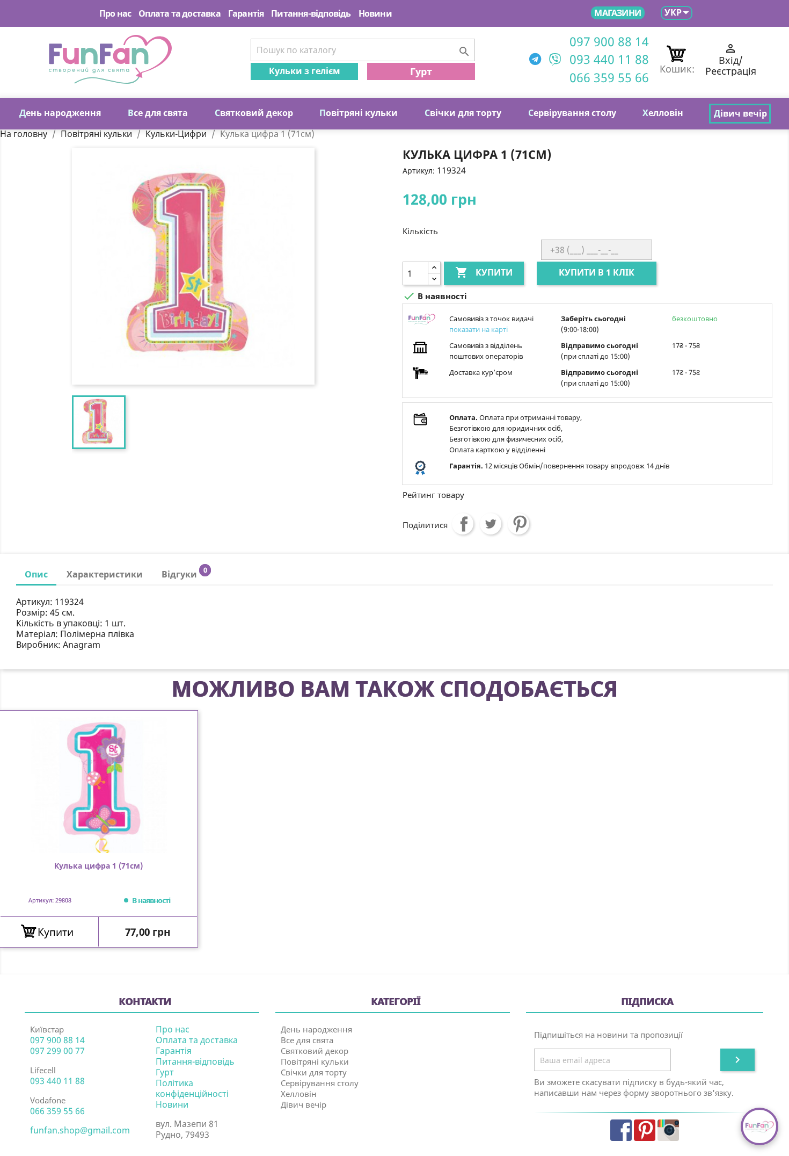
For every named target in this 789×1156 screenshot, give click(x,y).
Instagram (668, 1130)
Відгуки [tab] (184, 573)
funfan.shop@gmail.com (80, 1130)
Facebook (621, 1130)
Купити (484, 272)
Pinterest (518, 523)
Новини (375, 13)
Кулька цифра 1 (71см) (98, 866)
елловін (662, 113)
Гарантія (246, 13)
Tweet (490, 523)
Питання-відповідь (310, 13)
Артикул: (419, 170)
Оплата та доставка (179, 13)
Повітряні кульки (315, 1061)
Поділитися (462, 523)
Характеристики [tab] (105, 574)
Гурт (421, 71)
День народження (316, 1029)
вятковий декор (254, 113)
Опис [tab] (36, 574)
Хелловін (299, 1093)
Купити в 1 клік (596, 272)
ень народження (60, 113)
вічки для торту (463, 113)
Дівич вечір (303, 1104)
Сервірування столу (320, 1083)
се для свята (158, 113)
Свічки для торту (314, 1072)
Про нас (115, 13)
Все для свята (307, 1040)
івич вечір (740, 113)
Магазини (617, 13)
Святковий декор (314, 1050)
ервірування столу (572, 113)
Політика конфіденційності (192, 1088)
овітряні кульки (358, 113)
